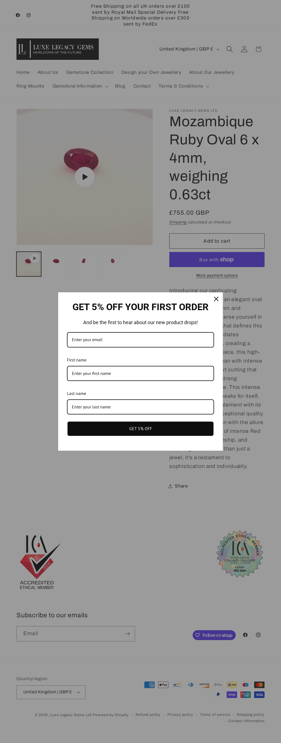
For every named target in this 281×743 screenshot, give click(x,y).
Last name (76, 393)
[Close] (216, 298)
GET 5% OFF (140, 428)
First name (76, 360)
